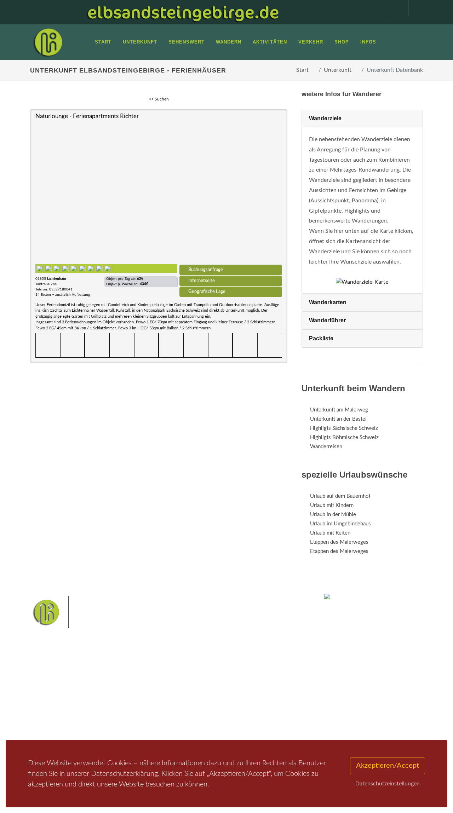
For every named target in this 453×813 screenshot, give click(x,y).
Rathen (196, 710)
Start (302, 70)
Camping (116, 723)
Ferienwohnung (124, 704)
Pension (115, 695)
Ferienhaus (118, 713)
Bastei (173, 688)
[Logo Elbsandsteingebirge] (47, 42)
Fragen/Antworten (60, 686)
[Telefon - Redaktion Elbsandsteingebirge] (394, 8)
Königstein (247, 710)
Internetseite (201, 280)
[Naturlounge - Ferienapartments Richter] (158, 192)
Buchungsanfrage (205, 269)
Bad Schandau (250, 699)
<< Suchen (159, 99)
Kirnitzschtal (179, 721)
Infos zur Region (57, 695)
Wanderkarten (327, 302)
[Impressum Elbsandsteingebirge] (373, 8)
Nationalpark (225, 688)
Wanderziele (325, 118)
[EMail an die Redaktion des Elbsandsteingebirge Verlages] (416, 8)
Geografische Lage (206, 291)
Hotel (112, 686)
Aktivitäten (51, 723)
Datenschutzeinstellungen (387, 783)
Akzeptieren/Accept (387, 765)
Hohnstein (219, 710)
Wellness (208, 721)
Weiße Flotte (217, 699)
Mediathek (51, 704)
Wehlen (174, 710)
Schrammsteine (182, 699)
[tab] (362, 118)
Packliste (321, 338)
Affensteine (256, 688)
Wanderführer (327, 320)
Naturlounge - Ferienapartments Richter (87, 116)
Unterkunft (337, 70)
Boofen (230, 721)
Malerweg (196, 688)
